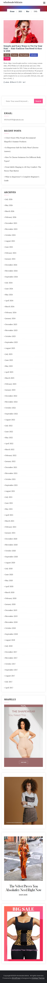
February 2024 (10, 312)
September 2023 (11, 342)
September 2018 (11, 634)
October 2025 (10, 235)
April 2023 (9, 372)
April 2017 (9, 687)
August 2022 (10, 419)
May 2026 (9, 205)
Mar (27, 11)
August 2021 (10, 491)
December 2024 (11, 265)
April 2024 (9, 300)
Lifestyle (34, 55)
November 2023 (11, 330)
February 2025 (10, 253)
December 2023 (11, 324)
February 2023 (10, 384)
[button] (44, 3)
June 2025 (9, 247)
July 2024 (8, 283)
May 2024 (9, 294)
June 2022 (9, 431)
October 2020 (10, 551)
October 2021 (10, 479)
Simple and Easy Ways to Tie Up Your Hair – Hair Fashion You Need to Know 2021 (23, 48)
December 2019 (11, 610)
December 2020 (11, 539)
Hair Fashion (24, 55)
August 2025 (10, 241)
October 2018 (10, 628)
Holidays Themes (38, 978)
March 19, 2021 (16, 82)
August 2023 (10, 348)
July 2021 (8, 497)
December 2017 (11, 652)
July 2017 (8, 682)
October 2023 (10, 336)
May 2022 (9, 437)
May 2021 (9, 509)
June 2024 (9, 288)
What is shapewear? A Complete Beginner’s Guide (21, 179)
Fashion (14, 55)
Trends (7, 59)
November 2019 (11, 616)
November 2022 (11, 402)
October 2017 (10, 664)
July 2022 (8, 425)
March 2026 (9, 211)
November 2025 (11, 229)
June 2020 (9, 574)
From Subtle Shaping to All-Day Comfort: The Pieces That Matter (22, 169)
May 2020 (9, 580)
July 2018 (8, 646)
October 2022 (10, 408)
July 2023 (8, 354)
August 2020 (10, 562)
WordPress (16, 978)
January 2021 (10, 533)
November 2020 (11, 545)
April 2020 (9, 586)
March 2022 (9, 449)
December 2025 (11, 223)
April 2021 (9, 515)
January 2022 (10, 461)
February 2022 (10, 455)
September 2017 (11, 670)
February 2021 (10, 527)
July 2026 (8, 199)
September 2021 (11, 485)
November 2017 (11, 658)
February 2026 (10, 217)
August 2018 (10, 640)
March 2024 (9, 306)
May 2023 (9, 366)
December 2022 (11, 396)
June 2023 (9, 360)
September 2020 (11, 556)
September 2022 (11, 414)
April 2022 (9, 443)
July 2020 (8, 568)
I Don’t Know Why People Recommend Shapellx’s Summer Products (19, 140)
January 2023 (10, 390)
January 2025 (10, 259)
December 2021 (11, 467)
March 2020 (9, 592)
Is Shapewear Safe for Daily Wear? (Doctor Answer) (21, 149)
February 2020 (10, 598)
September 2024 (11, 277)
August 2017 (10, 676)
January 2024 (10, 318)
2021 (20, 11)
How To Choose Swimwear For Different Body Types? (22, 159)
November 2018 (11, 622)
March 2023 (9, 378)
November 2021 (11, 473)
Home (12, 11)
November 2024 (11, 271)
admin (7, 82)
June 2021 (9, 503)
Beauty (7, 55)
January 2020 (10, 604)
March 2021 (9, 521)
